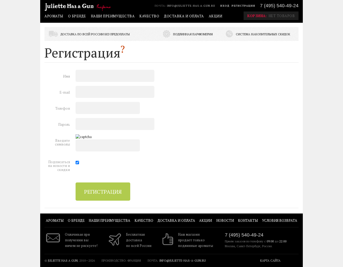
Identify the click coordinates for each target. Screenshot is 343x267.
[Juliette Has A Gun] (78, 6)
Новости (225, 220)
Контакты (248, 220)
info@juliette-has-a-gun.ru (191, 5)
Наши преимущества (113, 16)
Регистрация (243, 5)
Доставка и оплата (184, 16)
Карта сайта (270, 260)
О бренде (77, 16)
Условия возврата (279, 220)
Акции (215, 16)
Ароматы (53, 16)
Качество (149, 16)
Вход (225, 5)
